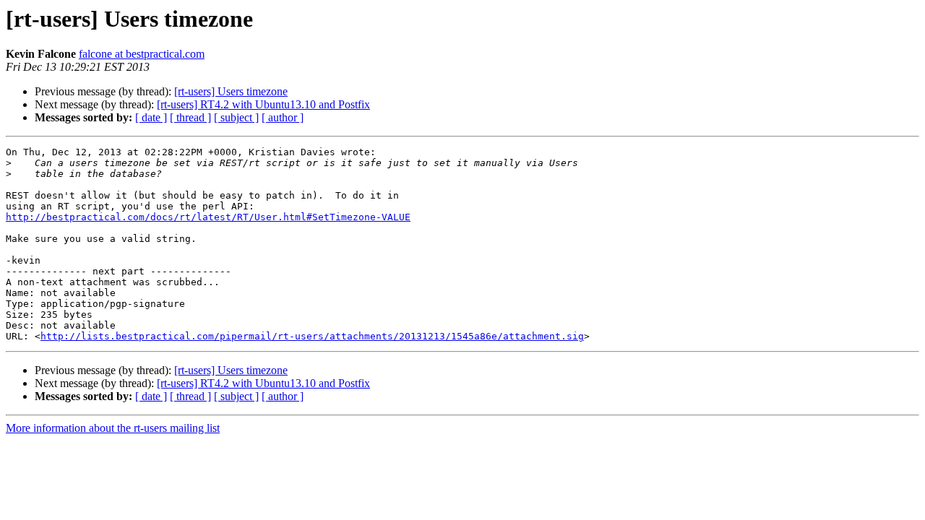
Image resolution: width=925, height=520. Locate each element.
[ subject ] (236, 117)
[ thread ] (190, 117)
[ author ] (283, 117)
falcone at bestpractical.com (142, 54)
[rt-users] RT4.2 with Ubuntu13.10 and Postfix (263, 104)
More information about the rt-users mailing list (113, 428)
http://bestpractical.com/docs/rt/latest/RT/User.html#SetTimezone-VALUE (208, 217)
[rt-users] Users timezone (231, 91)
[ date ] (151, 117)
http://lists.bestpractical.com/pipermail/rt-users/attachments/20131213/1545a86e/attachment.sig (312, 336)
